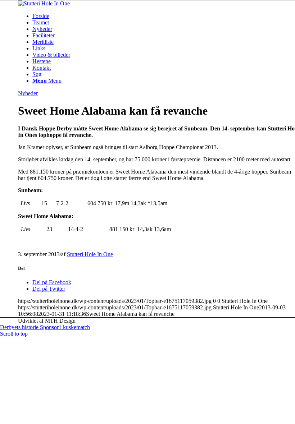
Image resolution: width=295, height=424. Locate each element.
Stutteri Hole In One (90, 254)
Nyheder (28, 93)
